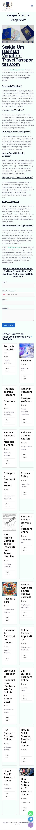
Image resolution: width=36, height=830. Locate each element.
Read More (7, 369)
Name (4, 282)
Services (26, 360)
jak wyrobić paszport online (26, 675)
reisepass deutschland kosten (9, 479)
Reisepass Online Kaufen (26, 435)
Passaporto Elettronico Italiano (9, 636)
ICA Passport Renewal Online (9, 735)
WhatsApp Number (8, 291)
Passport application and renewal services (26, 590)
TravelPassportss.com (17, 70)
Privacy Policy (25, 475)
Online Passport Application (26, 635)
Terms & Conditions (9, 349)
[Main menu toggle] (32, 6)
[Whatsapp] (30, 813)
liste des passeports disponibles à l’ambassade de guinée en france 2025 (9, 686)
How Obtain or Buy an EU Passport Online (26, 787)
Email (4, 299)
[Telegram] (30, 819)
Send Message (8, 325)
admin (7, 356)
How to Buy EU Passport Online (9, 776)
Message (5, 308)
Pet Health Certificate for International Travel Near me (9, 545)
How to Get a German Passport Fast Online (26, 738)
